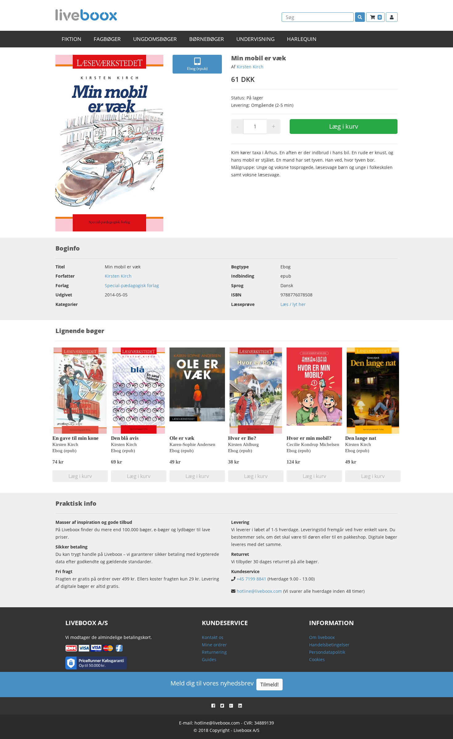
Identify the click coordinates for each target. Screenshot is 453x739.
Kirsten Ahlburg (243, 444)
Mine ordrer (214, 645)
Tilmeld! (269, 684)
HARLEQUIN (301, 38)
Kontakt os (212, 637)
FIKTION (71, 38)
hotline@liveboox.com (259, 591)
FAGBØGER (107, 38)
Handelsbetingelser (329, 645)
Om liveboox (322, 637)
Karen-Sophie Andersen (192, 444)
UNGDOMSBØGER (155, 38)
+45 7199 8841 (251, 579)
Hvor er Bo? (242, 438)
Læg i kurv (343, 126)
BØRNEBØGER (206, 38)
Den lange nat (360, 438)
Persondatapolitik (327, 652)
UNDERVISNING (255, 38)
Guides (209, 659)
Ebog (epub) (197, 68)
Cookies (317, 659)
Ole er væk (181, 438)
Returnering (214, 652)
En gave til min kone (75, 438)
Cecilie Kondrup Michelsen (313, 444)
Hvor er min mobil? (309, 438)
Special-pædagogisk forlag (132, 285)
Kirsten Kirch (250, 67)
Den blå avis (125, 438)
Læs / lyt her (293, 304)
